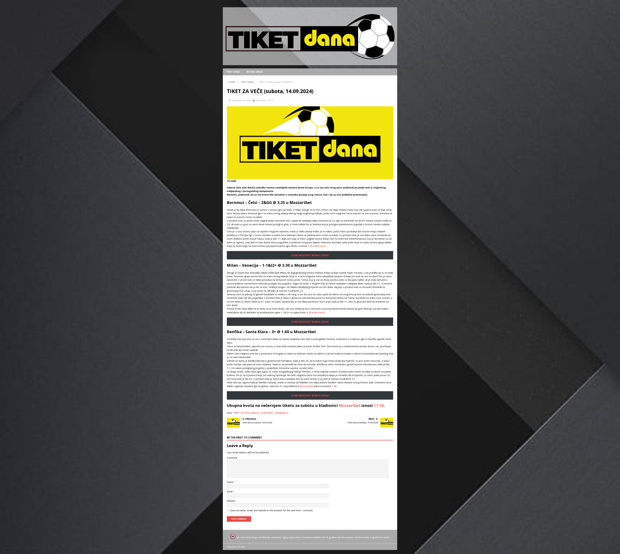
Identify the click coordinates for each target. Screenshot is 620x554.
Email (230, 491)
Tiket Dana (233, 71)
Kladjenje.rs (281, 412)
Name (230, 481)
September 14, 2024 (241, 100)
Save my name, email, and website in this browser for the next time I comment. (271, 510)
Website (231, 500)
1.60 (334, 386)
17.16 (379, 405)
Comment (232, 457)
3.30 (309, 312)
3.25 (310, 245)
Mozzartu (320, 245)
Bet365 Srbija (255, 71)
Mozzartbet (306, 386)
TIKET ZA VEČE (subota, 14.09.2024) (253, 412)
